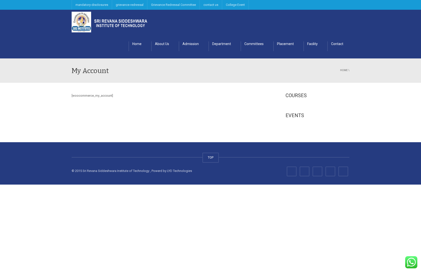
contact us (210, 5)
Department (221, 44)
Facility (312, 44)
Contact (337, 44)
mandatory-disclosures (92, 5)
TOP (210, 157)
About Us (162, 44)
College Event (235, 5)
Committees (254, 44)
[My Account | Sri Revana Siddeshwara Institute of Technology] (109, 22)
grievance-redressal (130, 5)
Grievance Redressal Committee (173, 5)
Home (137, 44)
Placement (285, 44)
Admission (190, 44)
